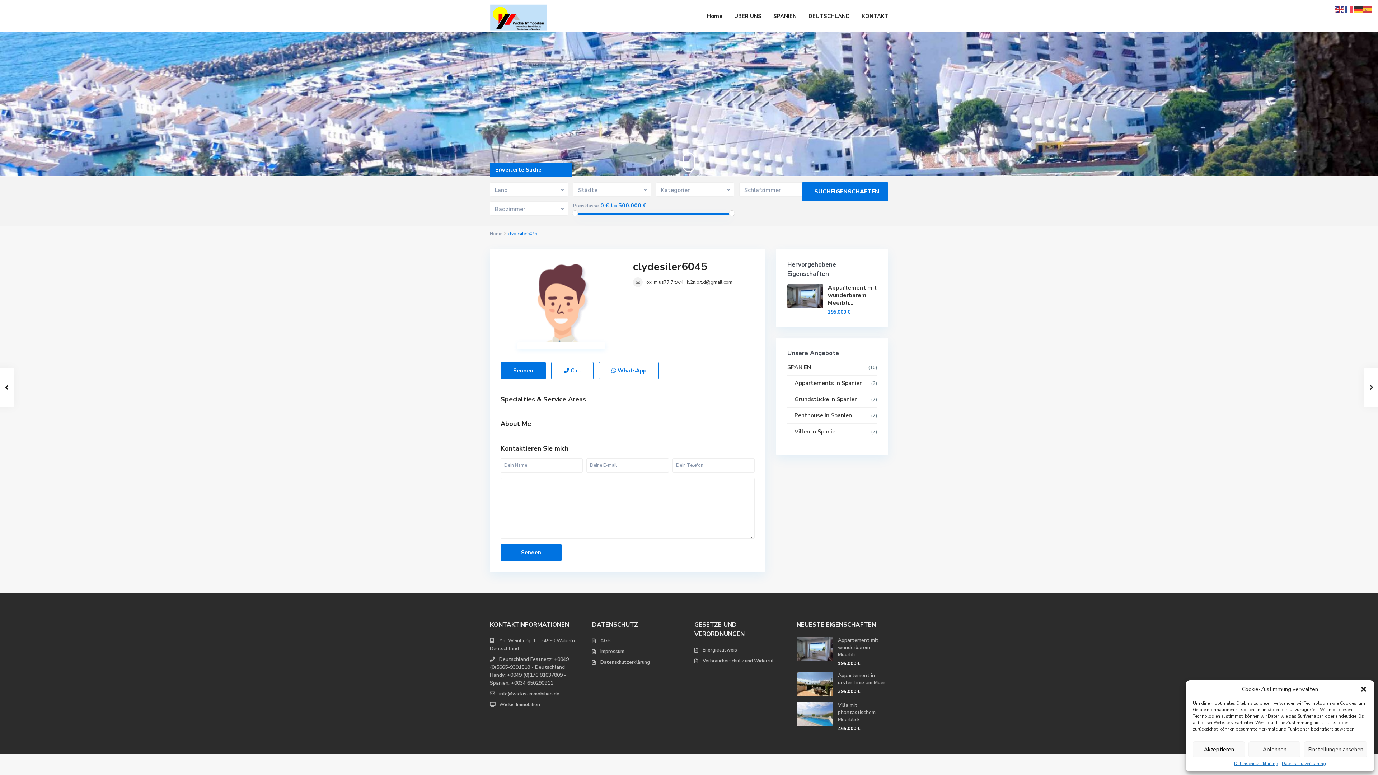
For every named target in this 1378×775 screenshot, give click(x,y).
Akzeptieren (1219, 749)
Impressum (612, 651)
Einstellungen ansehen (1335, 749)
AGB (605, 641)
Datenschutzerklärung (1256, 763)
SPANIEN (785, 16)
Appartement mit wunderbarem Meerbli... (852, 295)
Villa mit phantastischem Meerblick (857, 712)
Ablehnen (1274, 749)
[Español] (1368, 9)
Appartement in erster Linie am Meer (861, 679)
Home (714, 16)
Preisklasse (586, 206)
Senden (523, 370)
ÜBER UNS (747, 16)
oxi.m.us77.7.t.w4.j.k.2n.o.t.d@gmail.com (689, 282)
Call (575, 370)
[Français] (1349, 9)
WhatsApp (631, 370)
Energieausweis (720, 650)
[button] (1363, 689)
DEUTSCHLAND (829, 16)
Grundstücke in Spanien (826, 399)
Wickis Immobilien (519, 704)
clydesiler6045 (670, 266)
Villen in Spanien (817, 432)
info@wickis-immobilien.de (529, 693)
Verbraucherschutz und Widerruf (738, 661)
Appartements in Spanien (829, 383)
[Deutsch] (1358, 9)
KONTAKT (875, 16)
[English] (1340, 9)
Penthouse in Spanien (823, 415)
